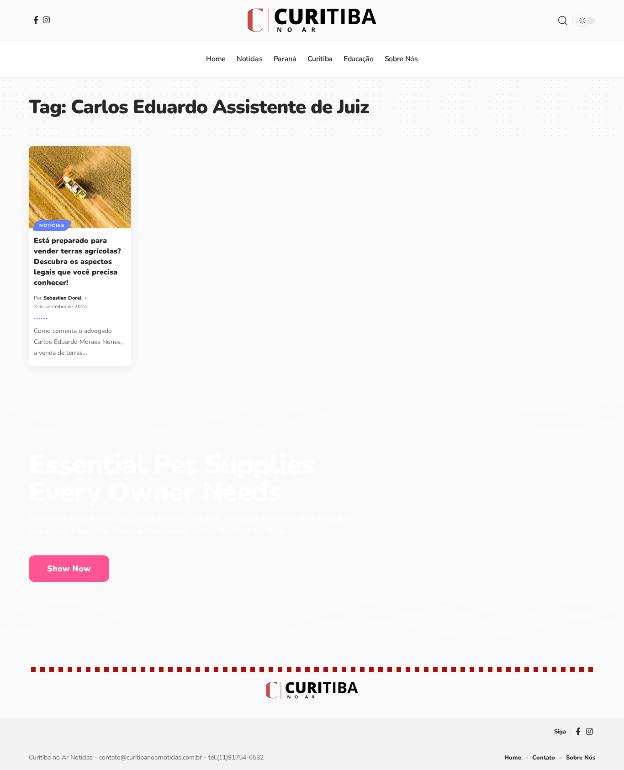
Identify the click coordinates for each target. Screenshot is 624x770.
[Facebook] (36, 20)
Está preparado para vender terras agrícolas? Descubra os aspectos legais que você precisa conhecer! (77, 262)
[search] (562, 20)
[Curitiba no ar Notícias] (312, 20)
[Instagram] (46, 20)
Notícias (51, 225)
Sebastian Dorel (62, 298)
